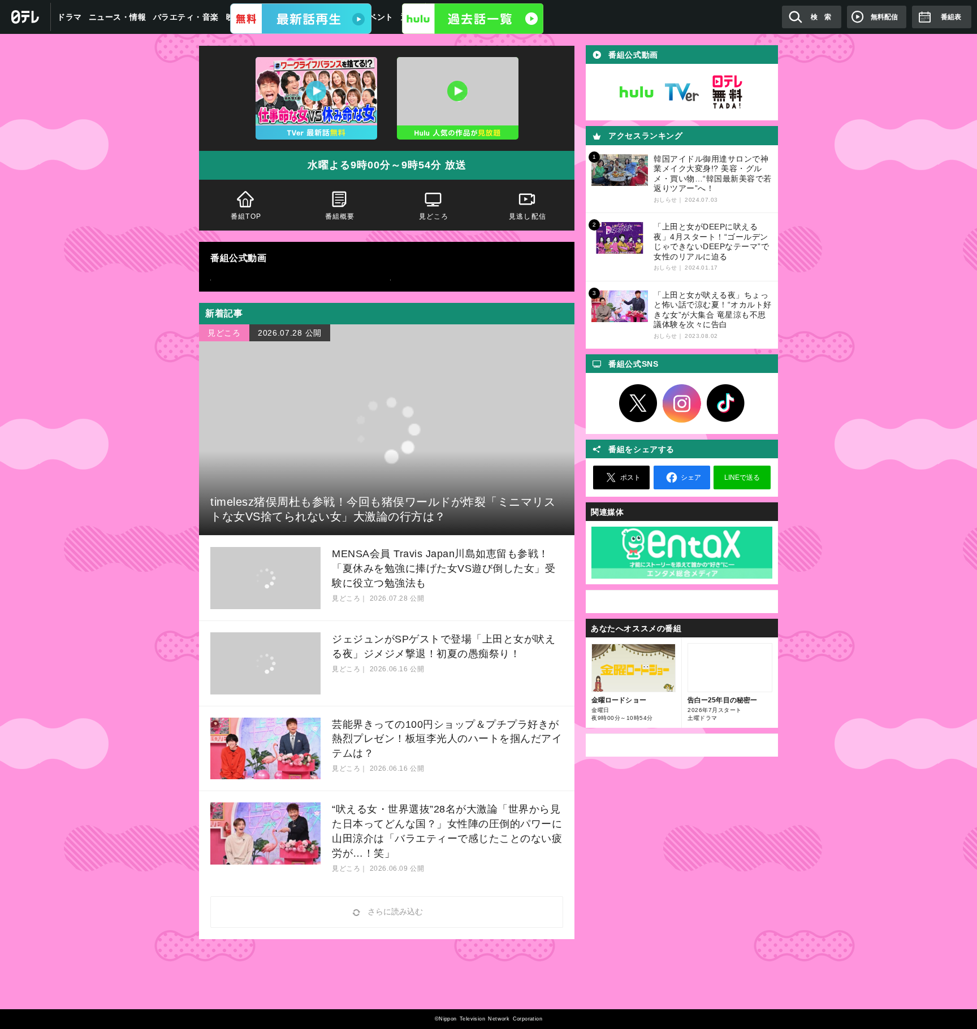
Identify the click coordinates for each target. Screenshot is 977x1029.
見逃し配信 (527, 216)
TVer (682, 92)
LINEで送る (742, 477)
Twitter (638, 403)
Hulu (637, 92)
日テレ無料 (727, 92)
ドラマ (69, 16)
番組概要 (340, 216)
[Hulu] (472, 18)
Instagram (682, 403)
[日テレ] (25, 17)
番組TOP (246, 216)
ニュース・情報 (117, 16)
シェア (691, 477)
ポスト (630, 477)
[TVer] (300, 18)
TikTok (726, 403)
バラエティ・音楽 (186, 16)
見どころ (434, 216)
